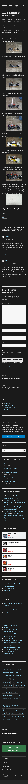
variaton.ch (7, 656)
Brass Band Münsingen (11, 629)
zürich (9, 719)
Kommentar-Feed (9, 408)
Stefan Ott (7, 612)
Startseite (5, 758)
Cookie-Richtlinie (7, 770)
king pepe (19, 682)
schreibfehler (18, 702)
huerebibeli (6, 682)
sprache (8, 710)
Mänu (7, 261)
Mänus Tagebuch (10, 6)
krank (11, 685)
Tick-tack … (7, 464)
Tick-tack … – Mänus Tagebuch (13, 507)
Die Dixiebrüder (8, 632)
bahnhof (5, 669)
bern (11, 669)
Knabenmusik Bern (10, 636)
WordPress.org (8, 410)
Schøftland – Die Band (11, 649)
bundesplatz (7, 675)
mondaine (6, 689)
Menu (23, 5)
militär (23, 685)
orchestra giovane (9, 645)
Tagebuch (4, 218)
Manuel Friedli (8, 217)
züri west (15, 719)
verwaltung (19, 713)
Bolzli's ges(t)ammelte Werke (13, 603)
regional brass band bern (10, 698)
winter (11, 716)
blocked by (15, 749)
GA (9, 679)
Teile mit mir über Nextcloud (15, 437)
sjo (4, 710)
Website (4, 342)
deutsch (18, 675)
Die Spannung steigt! (10, 472)
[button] (4, 208)
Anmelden (7, 403)
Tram (4, 713)
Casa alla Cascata (9, 588)
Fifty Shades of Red (10, 481)
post (15, 695)
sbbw (4, 702)
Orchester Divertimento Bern (13, 640)
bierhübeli (18, 669)
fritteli (9, 535)
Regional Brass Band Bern (12, 647)
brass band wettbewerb (10, 672)
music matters (8, 638)
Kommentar (6, 303)
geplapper (15, 679)
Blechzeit (6, 627)
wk (15, 716)
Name (4, 327)
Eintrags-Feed (8, 405)
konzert (5, 685)
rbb (20, 695)
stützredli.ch (8, 590)
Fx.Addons (5, 766)
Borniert (6, 605)
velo (13, 713)
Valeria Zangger (8, 653)
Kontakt (4, 434)
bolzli (7, 236)
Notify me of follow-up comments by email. (13, 352)
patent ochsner (7, 695)
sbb (21, 698)
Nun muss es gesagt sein (11, 477)
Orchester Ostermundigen (12, 642)
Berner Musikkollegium (11, 625)
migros (17, 685)
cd (13, 675)
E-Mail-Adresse (7, 335)
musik (21, 689)
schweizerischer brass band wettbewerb (11, 706)
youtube (21, 716)
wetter (5, 716)
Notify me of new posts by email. (10, 356)
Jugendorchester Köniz (11, 634)
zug (4, 719)
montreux (14, 689)
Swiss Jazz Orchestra (10, 651)
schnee (10, 702)
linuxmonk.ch (8, 608)
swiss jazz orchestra (19, 710)
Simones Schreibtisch (10, 610)
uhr (9, 713)
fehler (4, 679)
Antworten (5, 254)
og (3, 692)
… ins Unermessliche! (10, 468)
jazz (13, 682)
